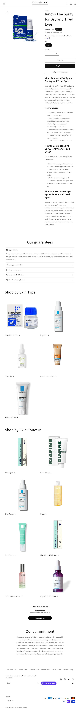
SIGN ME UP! (59, 362)
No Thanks (59, 367)
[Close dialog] (76, 339)
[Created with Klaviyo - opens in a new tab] (40, 374)
